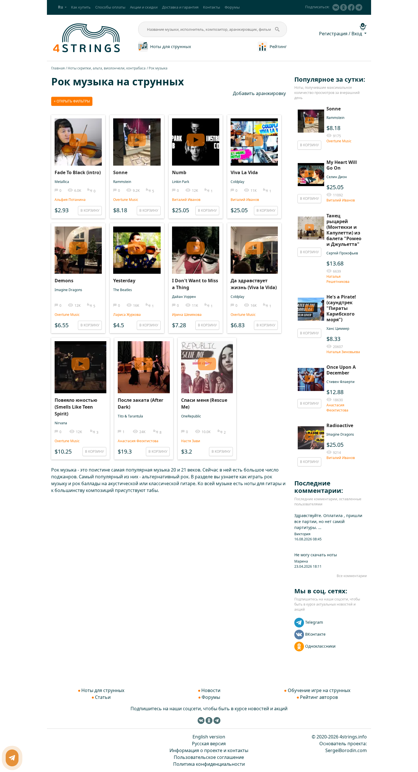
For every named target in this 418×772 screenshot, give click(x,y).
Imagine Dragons (68, 289)
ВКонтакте (315, 634)
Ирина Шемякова (187, 314)
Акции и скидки (144, 7)
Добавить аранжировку (259, 93)
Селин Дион (336, 176)
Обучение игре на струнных (319, 690)
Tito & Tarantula (130, 416)
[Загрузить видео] (78, 136)
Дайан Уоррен (184, 296)
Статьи (103, 697)
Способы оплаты (110, 7)
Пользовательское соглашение (209, 757)
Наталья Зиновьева (343, 351)
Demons (64, 280)
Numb (179, 172)
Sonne (120, 172)
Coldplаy (237, 181)
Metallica (62, 181)
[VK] (335, 7)
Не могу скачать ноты (315, 554)
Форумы (232, 7)
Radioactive (339, 425)
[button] (62, 7)
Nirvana (61, 423)
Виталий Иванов (186, 199)
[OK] (343, 7)
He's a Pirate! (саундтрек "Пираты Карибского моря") (341, 308)
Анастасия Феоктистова (138, 441)
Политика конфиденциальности (209, 764)
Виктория (302, 534)
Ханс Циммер (337, 328)
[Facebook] (351, 7)
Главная (58, 68)
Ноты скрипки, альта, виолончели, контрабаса (107, 68)
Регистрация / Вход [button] (341, 33)
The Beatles (122, 289)
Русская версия (209, 743)
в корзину (89, 210)
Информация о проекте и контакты (208, 750)
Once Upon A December (341, 370)
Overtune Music (125, 199)
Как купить (81, 7)
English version (209, 737)
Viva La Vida (244, 172)
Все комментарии (352, 575)
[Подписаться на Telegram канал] (358, 7)
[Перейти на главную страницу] (87, 37)
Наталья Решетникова (337, 279)
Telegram (314, 622)
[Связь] (12, 758)
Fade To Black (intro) (78, 172)
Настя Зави (190, 441)
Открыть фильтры (73, 101)
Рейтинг (278, 46)
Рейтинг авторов (319, 697)
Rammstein (122, 181)
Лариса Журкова (127, 314)
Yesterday (124, 280)
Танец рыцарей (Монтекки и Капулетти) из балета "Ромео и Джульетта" (343, 230)
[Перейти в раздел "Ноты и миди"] (143, 46)
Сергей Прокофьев (342, 253)
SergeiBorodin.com (346, 750)
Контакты (211, 7)
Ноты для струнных (170, 46)
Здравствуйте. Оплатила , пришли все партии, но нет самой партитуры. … (328, 521)
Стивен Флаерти (340, 381)
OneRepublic (191, 416)
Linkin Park (180, 181)
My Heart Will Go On (341, 165)
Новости (210, 690)
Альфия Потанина (70, 199)
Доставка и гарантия (180, 7)
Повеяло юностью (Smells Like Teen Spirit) (76, 407)
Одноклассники (320, 646)
